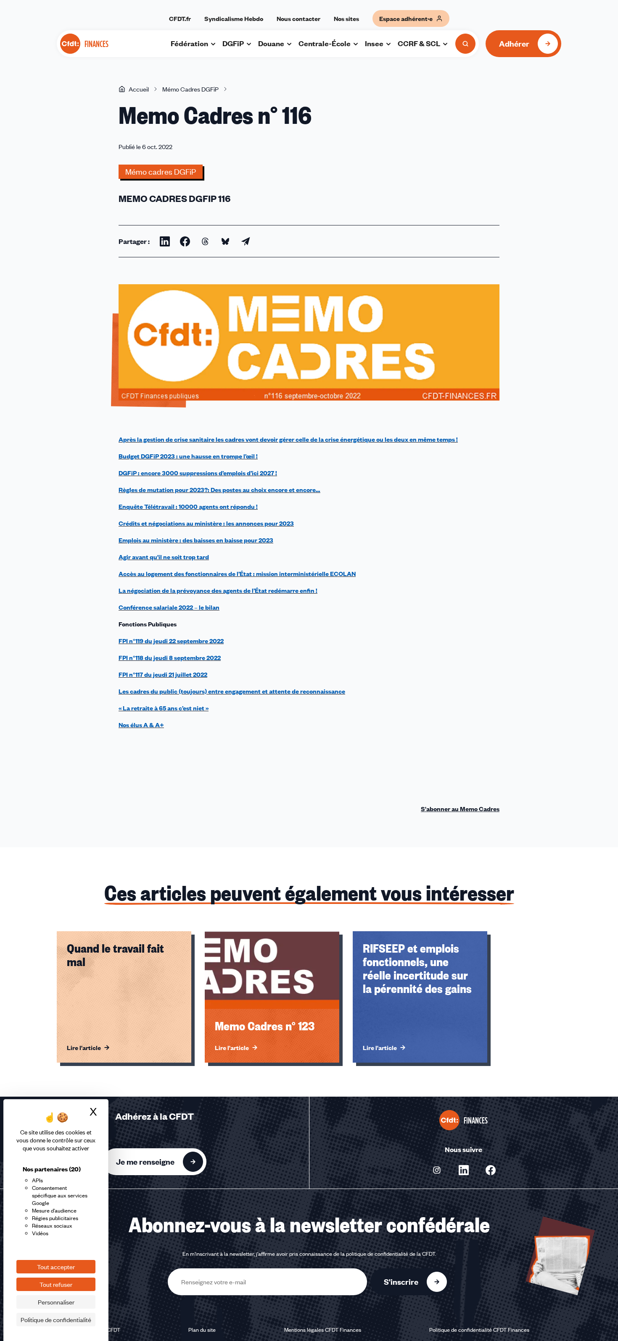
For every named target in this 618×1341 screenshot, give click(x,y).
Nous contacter (298, 18)
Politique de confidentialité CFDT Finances (479, 1329)
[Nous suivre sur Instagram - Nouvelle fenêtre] (437, 1170)
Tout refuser (56, 1284)
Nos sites (346, 18)
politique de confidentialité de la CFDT (390, 1253)
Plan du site (202, 1329)
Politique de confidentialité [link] (56, 1319)
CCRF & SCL (419, 43)
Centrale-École (324, 43)
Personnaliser (56, 1302)
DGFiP (233, 43)
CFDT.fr (180, 18)
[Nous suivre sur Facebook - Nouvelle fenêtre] (491, 1170)
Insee (374, 43)
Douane (271, 43)
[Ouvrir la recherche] (465, 44)
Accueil (139, 89)
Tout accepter (56, 1266)
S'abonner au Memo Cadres (460, 808)
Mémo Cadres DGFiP (190, 89)
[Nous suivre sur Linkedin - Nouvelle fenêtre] (464, 1170)
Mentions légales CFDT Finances (322, 1329)
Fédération (189, 43)
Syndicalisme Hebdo (233, 18)
